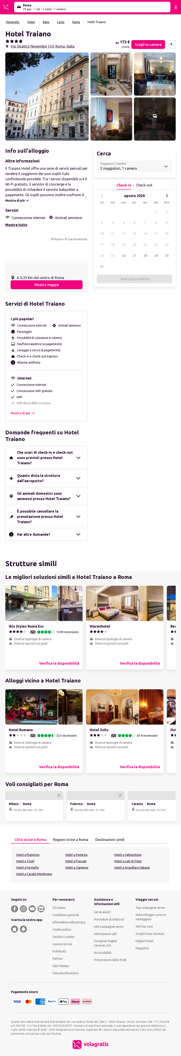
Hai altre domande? (33, 534)
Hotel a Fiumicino (28, 855)
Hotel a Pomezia (76, 855)
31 (102, 266)
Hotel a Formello (27, 867)
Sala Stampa (61, 966)
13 (134, 233)
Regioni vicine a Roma (70, 840)
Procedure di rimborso (109, 919)
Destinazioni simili (109, 840)
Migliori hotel (145, 941)
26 (123, 255)
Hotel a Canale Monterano (34, 874)
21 (145, 244)
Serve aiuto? (102, 912)
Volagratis (12, 22)
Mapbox (59, 239)
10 (102, 233)
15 (156, 233)
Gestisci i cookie (63, 937)
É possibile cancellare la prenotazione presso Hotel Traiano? (40, 516)
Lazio (60, 22)
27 (134, 255)
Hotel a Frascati (75, 861)
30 (167, 255)
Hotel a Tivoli (25, 861)
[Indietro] (102, 195)
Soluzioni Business (66, 973)
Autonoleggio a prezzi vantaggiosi (151, 917)
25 (113, 255)
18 (113, 244)
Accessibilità (102, 952)
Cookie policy (62, 929)
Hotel (31, 22)
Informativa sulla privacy (69, 922)
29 (156, 255)
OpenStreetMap (77, 239)
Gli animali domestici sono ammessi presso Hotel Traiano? (44, 496)
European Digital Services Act (105, 943)
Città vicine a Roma (30, 840)
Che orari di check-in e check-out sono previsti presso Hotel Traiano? (45, 457)
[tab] (30, 840)
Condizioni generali (66, 915)
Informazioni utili (105, 934)
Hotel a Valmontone (127, 855)
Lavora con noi (62, 944)
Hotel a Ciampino (76, 867)
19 (123, 244)
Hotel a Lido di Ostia (127, 861)
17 (102, 244)
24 (102, 255)
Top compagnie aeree (150, 907)
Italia (46, 22)
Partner (58, 958)
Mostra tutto (16, 225)
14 (145, 233)
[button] (47, 96)
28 (145, 255)
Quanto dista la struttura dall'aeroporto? (38, 478)
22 (156, 244)
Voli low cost (144, 926)
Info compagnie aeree (109, 926)
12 (123, 233)
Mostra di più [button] (20, 413)
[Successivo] (167, 195)
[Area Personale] (175, 7)
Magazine (142, 948)
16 (167, 233)
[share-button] (171, 44)
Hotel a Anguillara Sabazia (132, 867)
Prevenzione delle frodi (110, 960)
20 (134, 244)
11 (113, 233)
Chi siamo (59, 907)
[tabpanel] (90, 865)
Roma (76, 22)
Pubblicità (59, 951)
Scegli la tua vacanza (150, 933)
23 (167, 244)
